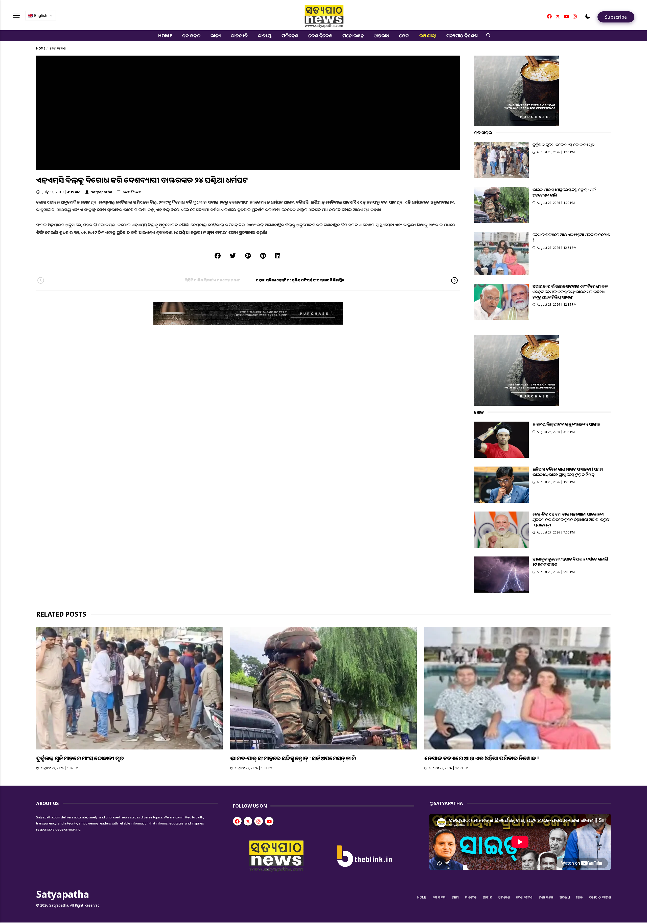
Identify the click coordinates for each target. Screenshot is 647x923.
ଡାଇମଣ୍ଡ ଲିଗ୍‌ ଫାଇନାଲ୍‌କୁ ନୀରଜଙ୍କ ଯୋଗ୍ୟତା (567, 424)
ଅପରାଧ (381, 36)
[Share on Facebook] (217, 255)
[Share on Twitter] (232, 255)
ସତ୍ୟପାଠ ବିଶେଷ (461, 36)
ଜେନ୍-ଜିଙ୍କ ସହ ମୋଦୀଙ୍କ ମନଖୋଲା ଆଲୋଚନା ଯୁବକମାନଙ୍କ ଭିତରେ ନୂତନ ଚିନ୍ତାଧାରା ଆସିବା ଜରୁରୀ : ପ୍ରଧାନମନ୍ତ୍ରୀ (572, 519)
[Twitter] (558, 16)
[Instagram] (575, 16)
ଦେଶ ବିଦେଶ (320, 36)
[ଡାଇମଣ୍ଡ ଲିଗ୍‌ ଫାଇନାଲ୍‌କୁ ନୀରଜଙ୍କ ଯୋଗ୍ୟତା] (501, 440)
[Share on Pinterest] (263, 255)
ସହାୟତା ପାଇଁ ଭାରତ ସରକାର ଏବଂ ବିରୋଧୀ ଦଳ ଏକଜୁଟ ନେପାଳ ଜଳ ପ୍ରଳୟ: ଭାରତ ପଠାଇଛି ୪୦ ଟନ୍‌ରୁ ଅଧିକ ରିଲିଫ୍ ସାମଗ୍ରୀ (570, 291)
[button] (587, 16)
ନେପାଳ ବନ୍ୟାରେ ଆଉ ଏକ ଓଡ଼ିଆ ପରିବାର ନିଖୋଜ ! (571, 237)
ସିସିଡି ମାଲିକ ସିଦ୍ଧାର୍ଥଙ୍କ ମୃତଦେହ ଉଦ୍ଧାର (212, 280)
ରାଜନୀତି (239, 36)
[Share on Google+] (247, 255)
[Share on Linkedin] (277, 255)
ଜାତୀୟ (264, 36)
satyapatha (101, 191)
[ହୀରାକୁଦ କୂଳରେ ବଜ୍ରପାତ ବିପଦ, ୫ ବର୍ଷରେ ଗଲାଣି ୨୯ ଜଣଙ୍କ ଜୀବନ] (501, 574)
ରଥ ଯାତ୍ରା (427, 36)
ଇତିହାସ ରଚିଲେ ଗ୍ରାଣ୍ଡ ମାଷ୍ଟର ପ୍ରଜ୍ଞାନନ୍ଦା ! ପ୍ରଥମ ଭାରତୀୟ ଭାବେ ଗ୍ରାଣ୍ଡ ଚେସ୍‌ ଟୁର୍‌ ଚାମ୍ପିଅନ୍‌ (568, 471)
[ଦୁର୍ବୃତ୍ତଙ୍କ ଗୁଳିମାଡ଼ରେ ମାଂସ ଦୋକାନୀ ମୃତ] (501, 160)
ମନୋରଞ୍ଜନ (353, 36)
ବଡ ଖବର (191, 36)
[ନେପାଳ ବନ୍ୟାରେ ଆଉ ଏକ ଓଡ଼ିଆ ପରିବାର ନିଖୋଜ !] (501, 253)
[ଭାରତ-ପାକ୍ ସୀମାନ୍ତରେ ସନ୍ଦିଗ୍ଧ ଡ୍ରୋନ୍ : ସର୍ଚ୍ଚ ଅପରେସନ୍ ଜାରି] (501, 205)
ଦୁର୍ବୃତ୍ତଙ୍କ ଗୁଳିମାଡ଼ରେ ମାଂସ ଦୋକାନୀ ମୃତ (563, 145)
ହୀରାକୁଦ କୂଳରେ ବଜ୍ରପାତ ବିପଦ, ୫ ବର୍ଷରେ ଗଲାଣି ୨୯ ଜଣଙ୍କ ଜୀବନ (570, 561)
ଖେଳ (404, 36)
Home (165, 36)
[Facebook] (549, 16)
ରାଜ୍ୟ (216, 36)
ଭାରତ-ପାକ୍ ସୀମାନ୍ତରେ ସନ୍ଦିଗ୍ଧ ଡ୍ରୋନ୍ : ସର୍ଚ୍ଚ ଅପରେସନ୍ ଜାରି (564, 192)
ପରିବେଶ (290, 36)
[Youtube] (566, 16)
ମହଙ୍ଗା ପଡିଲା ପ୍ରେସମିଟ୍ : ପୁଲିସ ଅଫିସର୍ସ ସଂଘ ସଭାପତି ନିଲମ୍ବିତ (300, 280)
